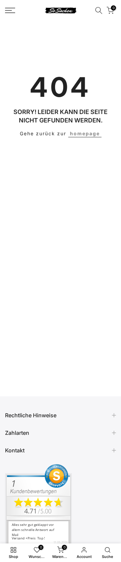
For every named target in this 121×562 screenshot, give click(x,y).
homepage (85, 133)
